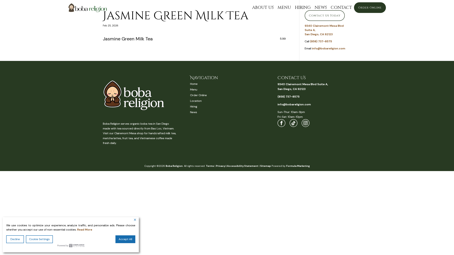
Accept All (125, 239)
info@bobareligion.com (328, 48)
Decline (15, 239)
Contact (341, 7)
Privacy (220, 166)
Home (194, 84)
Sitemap (265, 166)
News (321, 7)
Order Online (370, 8)
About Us (263, 7)
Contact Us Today (324, 16)
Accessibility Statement (242, 166)
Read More (84, 229)
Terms (210, 166)
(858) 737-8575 (321, 41)
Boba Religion (174, 166)
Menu (284, 7)
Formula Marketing (298, 166)
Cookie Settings (39, 239)
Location (196, 101)
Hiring (303, 7)
